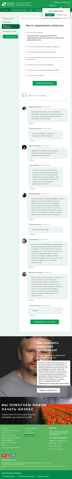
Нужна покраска (44, 83)
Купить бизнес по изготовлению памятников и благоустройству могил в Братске (59, 432)
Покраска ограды (8, 18)
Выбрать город (61, 15)
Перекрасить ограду (44, 322)
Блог (31, 10)
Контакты (28, 430)
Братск (52, 428)
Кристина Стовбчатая (36, 272)
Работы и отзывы (19, 10)
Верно (50, 15)
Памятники (5, 428)
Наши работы (7, 22)
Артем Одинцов (34, 239)
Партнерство (29, 435)
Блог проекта (29, 433)
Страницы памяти (9, 476)
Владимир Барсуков (35, 107)
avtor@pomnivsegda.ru (59, 438)
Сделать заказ (10, 36)
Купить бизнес (42, 10)
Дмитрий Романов (34, 194)
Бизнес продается (62, 2)
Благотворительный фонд (26, 476)
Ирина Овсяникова (35, 146)
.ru (9, 460)
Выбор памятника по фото (10, 438)
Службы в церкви (43, 476)
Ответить (31, 123)
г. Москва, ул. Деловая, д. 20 (58, 440)
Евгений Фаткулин (35, 128)
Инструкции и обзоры (9, 31)
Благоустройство (7, 440)
